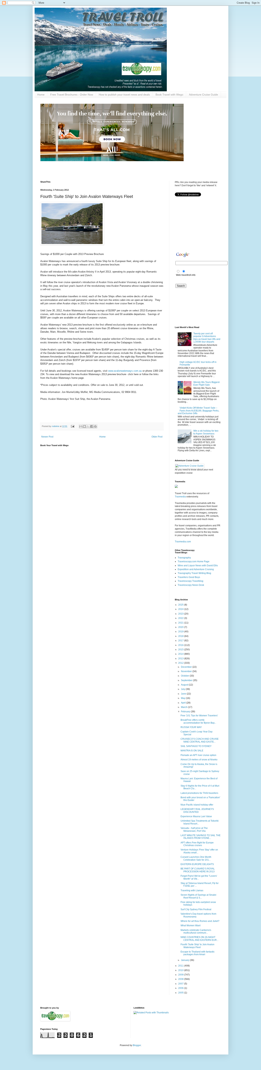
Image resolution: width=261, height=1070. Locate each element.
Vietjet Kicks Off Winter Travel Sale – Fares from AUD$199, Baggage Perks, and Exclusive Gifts (198, 410)
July (183, 689)
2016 (181, 645)
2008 (181, 979)
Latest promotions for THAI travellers (199, 793)
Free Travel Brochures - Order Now (71, 94)
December (186, 667)
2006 (181, 988)
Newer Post (47, 436)
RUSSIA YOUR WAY (191, 727)
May (183, 698)
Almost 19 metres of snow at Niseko (199, 759)
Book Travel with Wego (169, 94)
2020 (181, 627)
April (183, 702)
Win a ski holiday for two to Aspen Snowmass (205, 432)
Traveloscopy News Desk (191, 585)
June (184, 693)
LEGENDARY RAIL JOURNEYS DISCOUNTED (197, 810)
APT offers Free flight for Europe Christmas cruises (197, 844)
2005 (181, 992)
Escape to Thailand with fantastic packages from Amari (198, 953)
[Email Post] (72, 426)
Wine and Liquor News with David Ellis (198, 565)
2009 (181, 974)
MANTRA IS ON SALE (192, 750)
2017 (181, 640)
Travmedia (180, 496)
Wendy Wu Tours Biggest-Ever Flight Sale (206, 383)
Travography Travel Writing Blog (194, 573)
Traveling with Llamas (192, 890)
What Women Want (190, 925)
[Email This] (81, 426)
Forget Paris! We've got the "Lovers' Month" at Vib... (199, 877)
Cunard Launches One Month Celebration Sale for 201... (196, 858)
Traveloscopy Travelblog (190, 581)
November (186, 671)
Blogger (137, 1045)
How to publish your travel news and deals (124, 94)
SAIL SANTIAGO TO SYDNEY (196, 746)
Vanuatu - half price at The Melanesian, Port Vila (194, 829)
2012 (181, 663)
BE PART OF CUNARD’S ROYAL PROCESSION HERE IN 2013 (198, 870)
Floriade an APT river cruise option (198, 755)
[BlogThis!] (84, 426)
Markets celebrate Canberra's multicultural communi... (196, 931)
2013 (181, 658)
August (185, 684)
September (187, 680)
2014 (181, 654)
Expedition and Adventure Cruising (196, 569)
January (185, 960)
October (185, 675)
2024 (181, 609)
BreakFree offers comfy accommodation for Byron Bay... (198, 721)
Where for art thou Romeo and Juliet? (200, 921)
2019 (181, 631)
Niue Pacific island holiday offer (197, 804)
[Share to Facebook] (92, 426)
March (184, 707)
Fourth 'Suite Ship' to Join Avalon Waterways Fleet (197, 945)
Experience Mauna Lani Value (196, 816)
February (186, 711)
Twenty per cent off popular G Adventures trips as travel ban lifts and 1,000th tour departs (206, 337)
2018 (181, 636)
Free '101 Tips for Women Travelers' (199, 715)
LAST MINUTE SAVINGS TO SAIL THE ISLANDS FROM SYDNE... (200, 836)
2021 (181, 622)
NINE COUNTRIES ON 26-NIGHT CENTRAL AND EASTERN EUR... (199, 938)
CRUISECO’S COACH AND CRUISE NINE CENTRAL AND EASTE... (200, 740)
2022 (181, 618)
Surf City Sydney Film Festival (196, 909)
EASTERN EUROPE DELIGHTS (197, 864)
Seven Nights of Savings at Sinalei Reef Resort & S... (198, 896)
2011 (181, 965)
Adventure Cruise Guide (203, 94)
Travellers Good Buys (189, 577)
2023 (181, 613)
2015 (181, 649)
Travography (184, 557)
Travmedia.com (183, 541)
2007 (181, 983)
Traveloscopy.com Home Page (193, 561)
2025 (181, 604)
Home (41, 94)
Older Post (157, 436)
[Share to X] (88, 426)
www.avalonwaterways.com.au (125, 370)
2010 (181, 970)
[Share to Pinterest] (95, 426)
